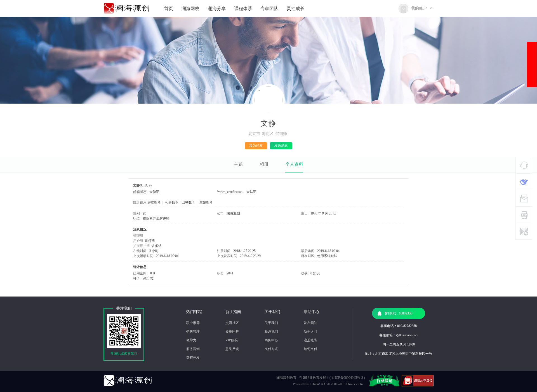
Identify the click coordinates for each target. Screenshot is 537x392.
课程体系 (243, 8)
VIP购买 (231, 340)
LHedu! (315, 384)
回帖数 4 (188, 202)
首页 (168, 8)
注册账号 (310, 340)
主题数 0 (205, 202)
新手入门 (310, 331)
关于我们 (271, 323)
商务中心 (271, 340)
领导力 (191, 340)
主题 (238, 164)
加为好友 (256, 146)
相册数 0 (171, 202)
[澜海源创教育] (126, 7)
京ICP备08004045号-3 (347, 378)
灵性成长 (296, 8)
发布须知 (310, 323)
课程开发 (193, 358)
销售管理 (193, 331)
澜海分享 (217, 8)
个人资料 (294, 164)
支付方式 (271, 349)
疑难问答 (232, 331)
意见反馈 (232, 349)
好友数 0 (153, 202)
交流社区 (232, 323)
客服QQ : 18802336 (398, 313)
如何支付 (310, 349)
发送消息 (281, 146)
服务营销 (193, 349)
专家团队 (269, 8)
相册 (264, 164)
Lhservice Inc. (355, 384)
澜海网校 (190, 8)
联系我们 (271, 331)
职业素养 (193, 323)
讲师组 (150, 241)
